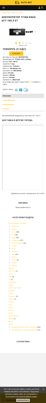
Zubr (13, 254)
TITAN (14, 246)
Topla (14, 237)
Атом (10, 307)
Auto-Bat (26, 2)
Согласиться (23, 400)
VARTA (14, 260)
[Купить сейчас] (16, 90)
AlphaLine (15, 226)
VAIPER (11, 302)
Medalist (11, 291)
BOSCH (14, 257)
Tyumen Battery (17, 243)
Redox (11, 310)
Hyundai (14, 265)
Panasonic (12, 296)
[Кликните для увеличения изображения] (17, 32)
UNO (10, 305)
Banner (14, 229)
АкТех (14, 232)
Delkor (11, 285)
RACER (11, 319)
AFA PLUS (12, 271)
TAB (13, 235)
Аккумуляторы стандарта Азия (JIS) (24, 330)
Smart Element (14, 316)
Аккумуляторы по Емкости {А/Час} (24, 327)
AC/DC (11, 313)
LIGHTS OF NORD (15, 288)
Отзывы (6, 109)
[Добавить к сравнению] (26, 90)
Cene (10, 274)
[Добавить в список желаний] (20, 90)
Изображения (8, 104)
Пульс (11, 324)
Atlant (11, 321)
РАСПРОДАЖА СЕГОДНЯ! (17, 223)
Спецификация (9, 100)
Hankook (15, 251)
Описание (7, 96)
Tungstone (15, 240)
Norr (10, 277)
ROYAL (11, 293)
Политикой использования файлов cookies (21, 396)
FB (9, 279)
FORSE (14, 263)
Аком (13, 249)
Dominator (12, 282)
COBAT (11, 299)
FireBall (11, 268)
